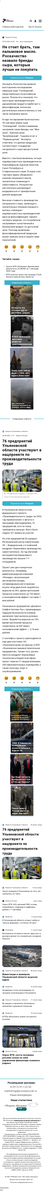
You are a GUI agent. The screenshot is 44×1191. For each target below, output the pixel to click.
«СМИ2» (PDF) (16, 1170)
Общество (8, 917)
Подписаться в (22, 78)
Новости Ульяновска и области (16, 431)
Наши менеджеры (21, 1095)
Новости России (11, 37)
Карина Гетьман (22, 435)
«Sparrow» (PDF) (27, 1170)
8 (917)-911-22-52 (20, 1087)
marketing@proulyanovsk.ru (20, 1091)
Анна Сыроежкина (26, 41)
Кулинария (9, 930)
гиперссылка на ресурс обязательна (26, 1120)
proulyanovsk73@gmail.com (12, 1148)
